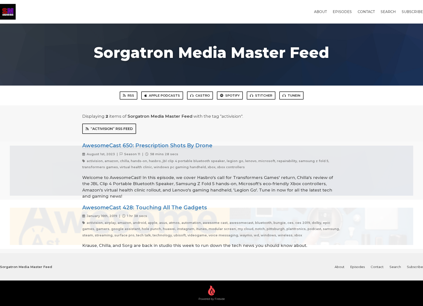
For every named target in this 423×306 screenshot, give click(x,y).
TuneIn (294, 95)
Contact (366, 12)
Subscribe (412, 12)
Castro (202, 95)
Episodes (342, 12)
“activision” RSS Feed (112, 129)
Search (388, 12)
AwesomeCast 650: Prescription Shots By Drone (147, 145)
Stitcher (263, 95)
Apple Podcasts (164, 95)
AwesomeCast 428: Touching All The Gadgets (144, 207)
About (320, 12)
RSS (131, 95)
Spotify (232, 95)
